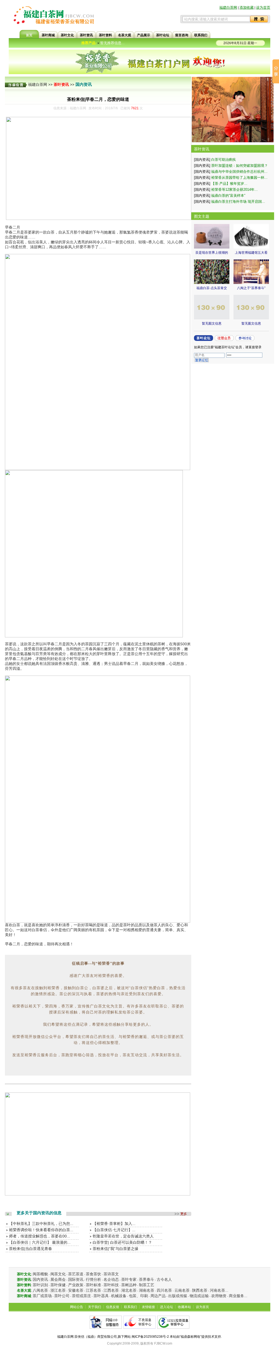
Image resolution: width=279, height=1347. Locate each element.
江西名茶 (111, 1290)
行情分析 (93, 1279)
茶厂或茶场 (42, 1296)
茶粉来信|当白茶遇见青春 (30, 1248)
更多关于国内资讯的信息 (39, 1212)
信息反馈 (112, 1307)
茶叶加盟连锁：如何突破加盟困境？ (239, 166)
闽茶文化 (58, 1274)
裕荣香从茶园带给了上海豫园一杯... (239, 177)
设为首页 (263, 7)
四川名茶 (164, 1290)
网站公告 (76, 1307)
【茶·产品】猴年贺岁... (229, 183)
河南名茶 (217, 1290)
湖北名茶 (129, 1290)
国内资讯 (83, 84)
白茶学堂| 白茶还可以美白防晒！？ (122, 1242)
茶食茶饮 (93, 1274)
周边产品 (158, 1296)
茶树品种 (129, 1285)
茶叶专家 (129, 1279)
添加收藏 (246, 7)
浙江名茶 (58, 1290)
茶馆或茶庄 (81, 1296)
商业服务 (236, 1296)
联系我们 (130, 1307)
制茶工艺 (146, 1285)
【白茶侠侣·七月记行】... (114, 1230)
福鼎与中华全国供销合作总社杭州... (239, 171)
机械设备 (118, 1296)
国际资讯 (75, 1279)
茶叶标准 (93, 1285)
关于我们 (94, 1307)
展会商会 (58, 1279)
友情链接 (148, 1307)
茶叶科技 (111, 1285)
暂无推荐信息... (99, 43)
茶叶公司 (61, 1296)
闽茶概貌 (40, 1274)
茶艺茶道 (75, 1274)
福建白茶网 (228, 7)
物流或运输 (199, 1296)
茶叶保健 (58, 1285)
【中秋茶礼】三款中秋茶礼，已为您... (41, 1223)
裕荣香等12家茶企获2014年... (234, 189)
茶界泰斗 (146, 1279)
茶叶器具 (101, 1296)
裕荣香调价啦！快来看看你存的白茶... (41, 1230)
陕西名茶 (199, 1290)
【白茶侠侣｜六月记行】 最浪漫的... (40, 1242)
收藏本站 (184, 1307)
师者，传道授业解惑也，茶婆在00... (39, 1236)
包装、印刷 (138, 1296)
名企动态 (111, 1279)
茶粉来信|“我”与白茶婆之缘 (115, 1248)
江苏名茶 (93, 1290)
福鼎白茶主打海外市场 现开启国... (238, 201)
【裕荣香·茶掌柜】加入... (114, 1223)
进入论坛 (166, 1307)
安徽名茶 (75, 1290)
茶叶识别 (40, 1285)
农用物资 (218, 1296)
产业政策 (75, 1285)
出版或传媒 (177, 1296)
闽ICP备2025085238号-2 (150, 1337)
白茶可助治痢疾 (223, 160)
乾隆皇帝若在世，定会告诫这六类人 (123, 1236)
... (226, 1290)
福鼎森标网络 (190, 1337)
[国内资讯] (202, 160)
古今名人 (164, 1279)
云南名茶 (182, 1290)
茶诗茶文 (111, 1274)
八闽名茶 (40, 1290)
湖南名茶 (146, 1290)
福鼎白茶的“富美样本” (228, 195)
